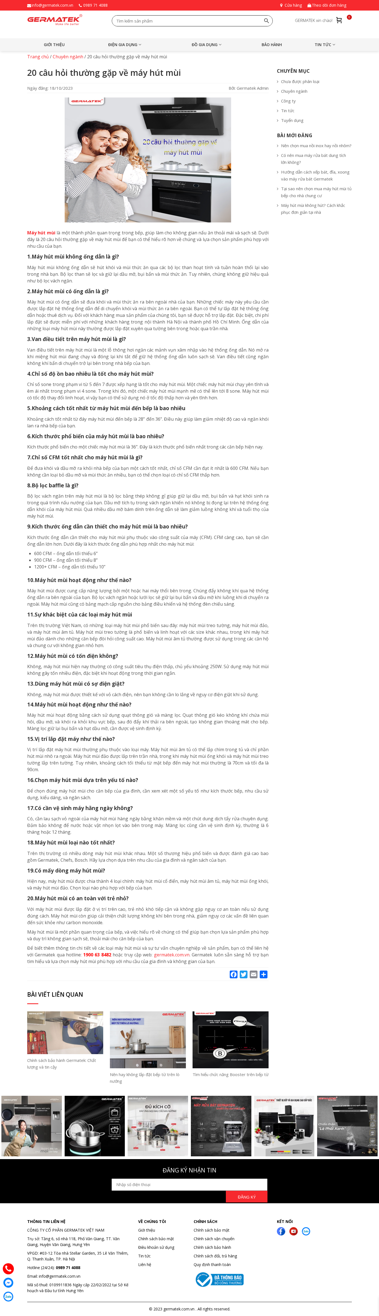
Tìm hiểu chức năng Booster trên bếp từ (231, 1074)
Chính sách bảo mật (156, 1238)
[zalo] (306, 1231)
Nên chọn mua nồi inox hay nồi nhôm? (316, 145)
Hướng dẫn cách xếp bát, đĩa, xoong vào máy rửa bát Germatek (315, 175)
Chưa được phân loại (300, 81)
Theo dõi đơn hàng (329, 5)
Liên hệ (144, 1264)
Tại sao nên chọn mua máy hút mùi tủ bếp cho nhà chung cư (316, 192)
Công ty (288, 101)
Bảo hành (272, 44)
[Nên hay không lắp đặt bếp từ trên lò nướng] (148, 1039)
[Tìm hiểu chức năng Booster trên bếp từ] (231, 1039)
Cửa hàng (293, 5)
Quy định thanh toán (212, 1264)
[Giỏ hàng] (339, 20)
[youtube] (293, 1231)
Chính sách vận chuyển (214, 1238)
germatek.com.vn (172, 955)
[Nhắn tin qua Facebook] (8, 1282)
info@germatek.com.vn (52, 5)
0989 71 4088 (95, 5)
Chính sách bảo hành (212, 1247)
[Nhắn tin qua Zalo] (8, 1296)
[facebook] (281, 1231)
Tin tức (323, 44)
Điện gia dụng (122, 44)
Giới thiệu (54, 44)
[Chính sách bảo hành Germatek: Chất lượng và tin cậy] (65, 1032)
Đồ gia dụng (205, 44)
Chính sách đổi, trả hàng (215, 1256)
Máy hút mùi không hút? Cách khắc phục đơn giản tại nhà (313, 208)
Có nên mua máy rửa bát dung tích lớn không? (313, 158)
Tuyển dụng (292, 120)
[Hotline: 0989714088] (8, 1268)
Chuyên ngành (294, 91)
